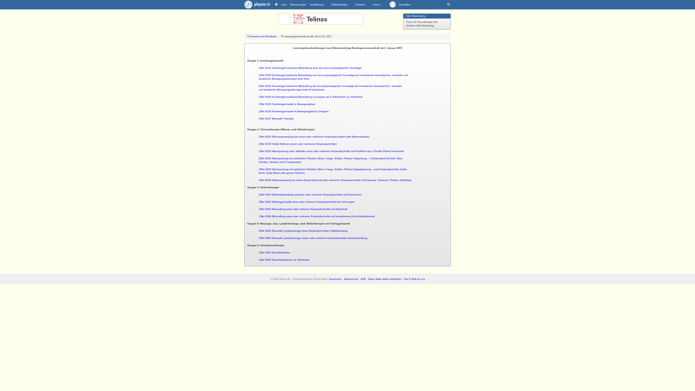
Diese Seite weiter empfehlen (385, 279)
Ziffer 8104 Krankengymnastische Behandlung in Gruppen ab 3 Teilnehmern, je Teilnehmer (311, 96)
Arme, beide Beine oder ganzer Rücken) (282, 172)
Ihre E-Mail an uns (414, 279)
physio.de (257, 4)
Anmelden (404, 4)
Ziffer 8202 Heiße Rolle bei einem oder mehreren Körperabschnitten (298, 143)
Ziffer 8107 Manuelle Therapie (276, 118)
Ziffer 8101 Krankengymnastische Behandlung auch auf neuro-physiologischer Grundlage (310, 67)
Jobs (284, 4)
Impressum (335, 279)
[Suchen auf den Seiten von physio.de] (448, 4)
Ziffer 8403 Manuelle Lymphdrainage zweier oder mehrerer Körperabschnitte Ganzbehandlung (313, 238)
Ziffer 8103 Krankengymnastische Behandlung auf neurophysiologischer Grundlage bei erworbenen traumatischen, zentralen (330, 86)
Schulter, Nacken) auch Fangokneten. (280, 162)
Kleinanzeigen (298, 4)
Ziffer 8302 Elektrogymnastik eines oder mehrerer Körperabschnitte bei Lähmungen (307, 201)
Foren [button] (376, 4)
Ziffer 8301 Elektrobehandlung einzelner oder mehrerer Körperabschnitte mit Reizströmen (310, 194)
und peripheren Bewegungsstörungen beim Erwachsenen (292, 89)
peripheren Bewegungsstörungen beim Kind (284, 78)
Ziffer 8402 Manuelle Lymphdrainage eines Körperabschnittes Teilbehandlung (303, 230)
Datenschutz (351, 279)
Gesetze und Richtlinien (263, 36)
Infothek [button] (359, 4)
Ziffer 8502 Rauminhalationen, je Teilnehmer (284, 259)
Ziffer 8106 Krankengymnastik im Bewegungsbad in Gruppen (294, 111)
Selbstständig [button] (338, 4)
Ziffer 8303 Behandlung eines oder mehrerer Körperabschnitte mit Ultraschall (303, 209)
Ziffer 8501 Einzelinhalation (274, 252)
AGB (363, 279)
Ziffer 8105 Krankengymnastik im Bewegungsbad (287, 104)
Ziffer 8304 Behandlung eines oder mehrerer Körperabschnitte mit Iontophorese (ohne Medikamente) (317, 216)
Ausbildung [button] (316, 4)
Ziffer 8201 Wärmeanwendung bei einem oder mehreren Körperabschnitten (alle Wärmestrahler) (314, 136)
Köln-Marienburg (415, 15)
